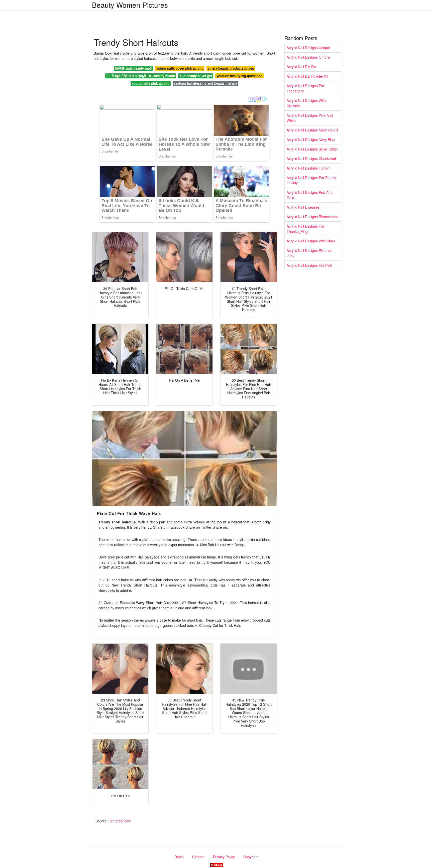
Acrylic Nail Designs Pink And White (310, 118)
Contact (198, 856)
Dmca (179, 856)
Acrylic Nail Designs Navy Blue (311, 139)
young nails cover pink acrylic (179, 68)
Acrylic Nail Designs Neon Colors (313, 129)
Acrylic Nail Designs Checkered (311, 158)
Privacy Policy (224, 856)
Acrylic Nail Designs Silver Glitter (312, 149)
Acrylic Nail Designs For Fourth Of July (311, 180)
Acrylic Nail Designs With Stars (311, 240)
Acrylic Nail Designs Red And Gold (310, 195)
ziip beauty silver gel (196, 75)
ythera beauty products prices (231, 68)
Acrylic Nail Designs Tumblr (308, 168)
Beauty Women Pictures (130, 5)
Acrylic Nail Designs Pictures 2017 (309, 253)
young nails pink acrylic (150, 83)
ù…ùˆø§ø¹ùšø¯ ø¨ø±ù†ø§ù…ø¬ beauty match (140, 75)
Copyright (251, 856)
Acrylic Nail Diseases (303, 207)
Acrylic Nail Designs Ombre (308, 57)
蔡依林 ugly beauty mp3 (133, 68)
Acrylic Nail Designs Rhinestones (313, 216)
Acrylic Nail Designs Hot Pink (309, 265)
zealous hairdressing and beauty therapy (205, 83)
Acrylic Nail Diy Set (301, 66)
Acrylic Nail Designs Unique (308, 47)
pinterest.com (120, 820)
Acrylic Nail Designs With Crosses (306, 103)
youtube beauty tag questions (239, 75)
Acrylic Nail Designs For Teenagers (305, 88)
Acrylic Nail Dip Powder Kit (307, 76)
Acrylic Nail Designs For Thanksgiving (305, 229)
